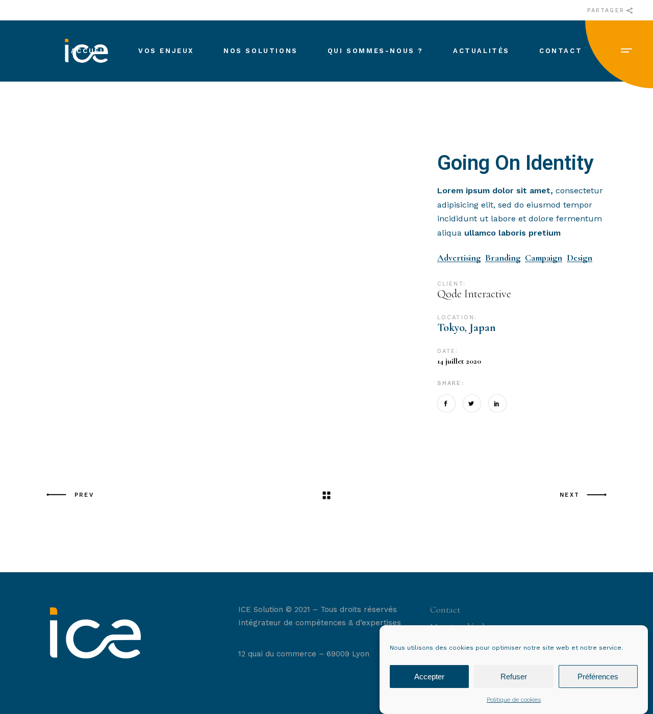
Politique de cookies (514, 699)
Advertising (459, 257)
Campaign (543, 257)
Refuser (513, 676)
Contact (445, 609)
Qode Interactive (474, 293)
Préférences (597, 676)
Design (579, 257)
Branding (502, 257)
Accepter (429, 676)
